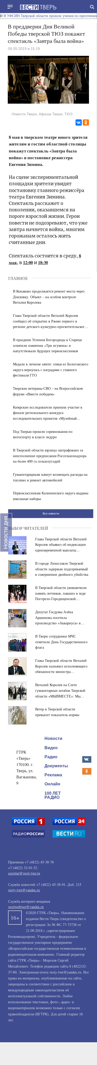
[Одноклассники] (86, 122)
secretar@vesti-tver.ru (24, 873)
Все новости (51, 513)
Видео (51, 748)
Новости (53, 738)
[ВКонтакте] (79, 122)
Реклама (53, 775)
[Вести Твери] (38, 7)
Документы (56, 766)
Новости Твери (24, 114)
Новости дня (5, 532)
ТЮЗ (68, 114)
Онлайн (52, 784)
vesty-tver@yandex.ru (24, 889)
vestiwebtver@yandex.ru (26, 906)
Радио (50, 757)
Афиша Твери (50, 114)
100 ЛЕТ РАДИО (52, 795)
